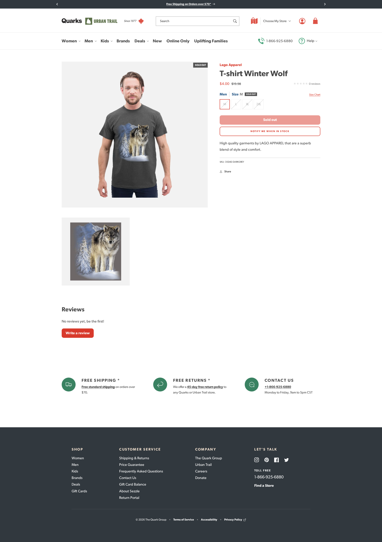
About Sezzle (129, 491)
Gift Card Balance (132, 484)
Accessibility (209, 519)
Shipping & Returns (134, 458)
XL (249, 105)
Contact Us (127, 478)
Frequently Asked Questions (141, 471)
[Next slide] (324, 4)
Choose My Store (274, 21)
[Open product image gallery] (135, 135)
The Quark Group (208, 458)
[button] (315, 21)
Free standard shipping (98, 387)
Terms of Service (183, 519)
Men (75, 464)
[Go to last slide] (57, 4)
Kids (75, 471)
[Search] (234, 21)
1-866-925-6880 (279, 41)
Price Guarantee (131, 464)
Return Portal (129, 497)
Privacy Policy (233, 519)
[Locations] (254, 21)
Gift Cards (79, 491)
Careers (201, 471)
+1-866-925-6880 (278, 387)
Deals (76, 484)
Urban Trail (203, 464)
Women (78, 458)
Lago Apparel (231, 65)
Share (227, 171)
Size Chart (314, 94)
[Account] (302, 21)
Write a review (78, 333)
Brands (77, 478)
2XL (260, 105)
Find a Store (264, 485)
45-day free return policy (205, 387)
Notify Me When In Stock (269, 131)
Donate (201, 478)
